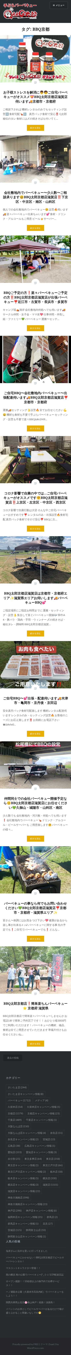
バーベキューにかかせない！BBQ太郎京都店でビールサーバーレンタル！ (35, 1259)
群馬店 (52, 1216)
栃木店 (56, 1171)
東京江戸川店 (53, 1165)
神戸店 (15, 1210)
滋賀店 (50, 1184)
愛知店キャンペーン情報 (41, 1152)
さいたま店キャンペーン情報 (25, 1093)
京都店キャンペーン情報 (43, 1113)
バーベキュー (19, 1100)
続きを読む (35, 127)
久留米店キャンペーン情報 (43, 1106)
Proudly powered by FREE (25, 1344)
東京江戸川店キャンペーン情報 (27, 1171)
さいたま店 (17, 1087)
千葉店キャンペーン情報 (41, 1119)
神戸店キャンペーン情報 (41, 1210)
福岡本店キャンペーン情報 (25, 1216)
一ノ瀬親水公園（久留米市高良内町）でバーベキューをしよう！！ (35, 1293)
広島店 (14, 1145)
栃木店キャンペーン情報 (23, 1178)
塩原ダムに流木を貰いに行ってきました (27, 1250)
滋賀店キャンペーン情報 (24, 1191)
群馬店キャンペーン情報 (23, 1223)
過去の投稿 (13, 1057)
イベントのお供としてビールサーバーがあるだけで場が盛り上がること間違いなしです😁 (35, 1311)
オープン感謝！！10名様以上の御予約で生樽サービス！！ (32, 1283)
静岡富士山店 (36, 1230)
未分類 (14, 1158)
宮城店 (49, 1139)
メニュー (60, 5)
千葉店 (15, 1119)
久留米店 (15, 1106)
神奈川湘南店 (18, 1197)
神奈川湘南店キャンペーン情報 (27, 1204)
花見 (48, 1223)
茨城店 (15, 1230)
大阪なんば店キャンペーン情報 (27, 1132)
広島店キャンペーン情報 (39, 1145)
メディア (41, 1100)
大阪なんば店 (18, 1126)
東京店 (53, 1158)
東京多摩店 (33, 1158)
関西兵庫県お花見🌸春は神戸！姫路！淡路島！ (30, 1302)
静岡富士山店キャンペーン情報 (27, 1236)
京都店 (15, 1113)
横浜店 (50, 1178)
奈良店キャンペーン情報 (23, 1139)
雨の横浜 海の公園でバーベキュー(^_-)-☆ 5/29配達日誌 (35, 1274)
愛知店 (15, 1152)
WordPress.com (35, 1348)
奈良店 (56, 1132)
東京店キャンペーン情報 (23, 1165)
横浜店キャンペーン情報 (23, 1184)
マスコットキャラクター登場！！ (23, 1268)
